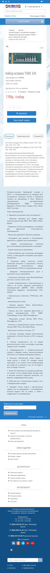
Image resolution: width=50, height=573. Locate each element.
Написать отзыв (34, 92)
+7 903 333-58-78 (33, 7)
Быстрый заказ (22, 120)
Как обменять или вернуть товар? (21, 481)
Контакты (12, 568)
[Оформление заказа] (8, 1)
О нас (11, 565)
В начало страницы (36, 417)
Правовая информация (18, 475)
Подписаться (10, 413)
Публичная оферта (16, 472)
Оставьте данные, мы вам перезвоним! (23, 454)
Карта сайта (14, 459)
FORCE (21, 78)
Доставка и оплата (30, 565)
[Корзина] (6, 1)
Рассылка (13, 501)
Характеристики (23, 136)
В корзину (21, 113)
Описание (9, 136)
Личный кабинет (15, 493)
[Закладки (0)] (3, 1)
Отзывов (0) (38, 136)
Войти (43, 16)
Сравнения (14, 499)
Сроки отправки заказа (17, 478)
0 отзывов (22, 92)
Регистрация (35, 16)
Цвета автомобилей (16, 441)
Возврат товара (15, 456)
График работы (29, 568)
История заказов (15, 496)
